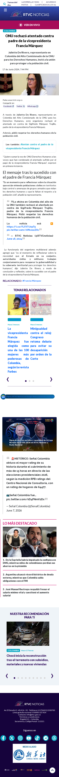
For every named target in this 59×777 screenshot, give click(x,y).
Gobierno (36, 319)
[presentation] (8, 378)
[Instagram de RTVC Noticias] (20, 738)
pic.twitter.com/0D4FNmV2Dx (25, 499)
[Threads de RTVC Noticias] (54, 738)
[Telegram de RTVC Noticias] (46, 738)
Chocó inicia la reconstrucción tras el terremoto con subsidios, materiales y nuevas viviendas (27, 660)
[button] (26, 381)
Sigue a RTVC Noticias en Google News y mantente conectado (30, 396)
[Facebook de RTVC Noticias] (3, 738)
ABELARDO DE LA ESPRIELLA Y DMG (24, 2)
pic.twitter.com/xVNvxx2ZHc (23, 230)
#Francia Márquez (31, 280)
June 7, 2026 (14, 510)
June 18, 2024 (14, 239)
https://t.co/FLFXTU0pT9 (21, 226)
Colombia (9, 31)
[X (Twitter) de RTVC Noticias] (12, 738)
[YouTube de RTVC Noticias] (29, 738)
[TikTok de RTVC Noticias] (37, 738)
